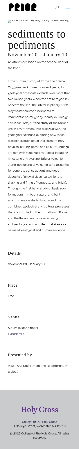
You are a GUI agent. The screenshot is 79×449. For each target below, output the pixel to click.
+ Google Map (16, 334)
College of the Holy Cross (39, 422)
